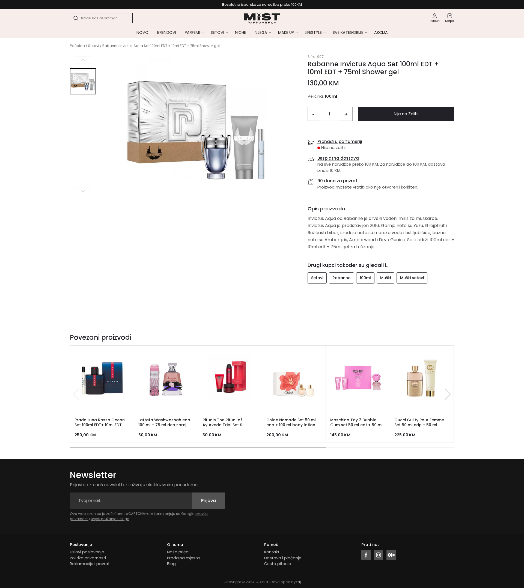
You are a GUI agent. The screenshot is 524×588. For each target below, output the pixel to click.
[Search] (76, 18)
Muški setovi (412, 277)
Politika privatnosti (88, 558)
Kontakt (271, 552)
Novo (142, 32)
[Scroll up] (83, 60)
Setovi (217, 32)
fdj (298, 581)
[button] (447, 394)
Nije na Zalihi (406, 114)
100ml (365, 277)
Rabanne (341, 277)
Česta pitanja (277, 563)
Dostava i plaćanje (282, 558)
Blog (171, 563)
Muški (385, 277)
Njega (261, 32)
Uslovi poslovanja (87, 552)
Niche (240, 32)
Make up (286, 32)
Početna (77, 45)
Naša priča (178, 552)
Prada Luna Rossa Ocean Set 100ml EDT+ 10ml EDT (100, 422)
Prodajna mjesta (183, 558)
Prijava (208, 500)
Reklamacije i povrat (90, 563)
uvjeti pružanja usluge (110, 518)
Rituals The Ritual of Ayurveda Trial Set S (222, 422)
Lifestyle (313, 32)
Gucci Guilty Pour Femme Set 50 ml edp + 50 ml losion (419, 425)
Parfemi (192, 32)
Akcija (381, 32)
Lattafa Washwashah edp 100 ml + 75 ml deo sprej (164, 422)
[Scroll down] (83, 191)
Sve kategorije (348, 32)
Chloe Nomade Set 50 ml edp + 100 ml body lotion (291, 422)
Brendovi (166, 32)
